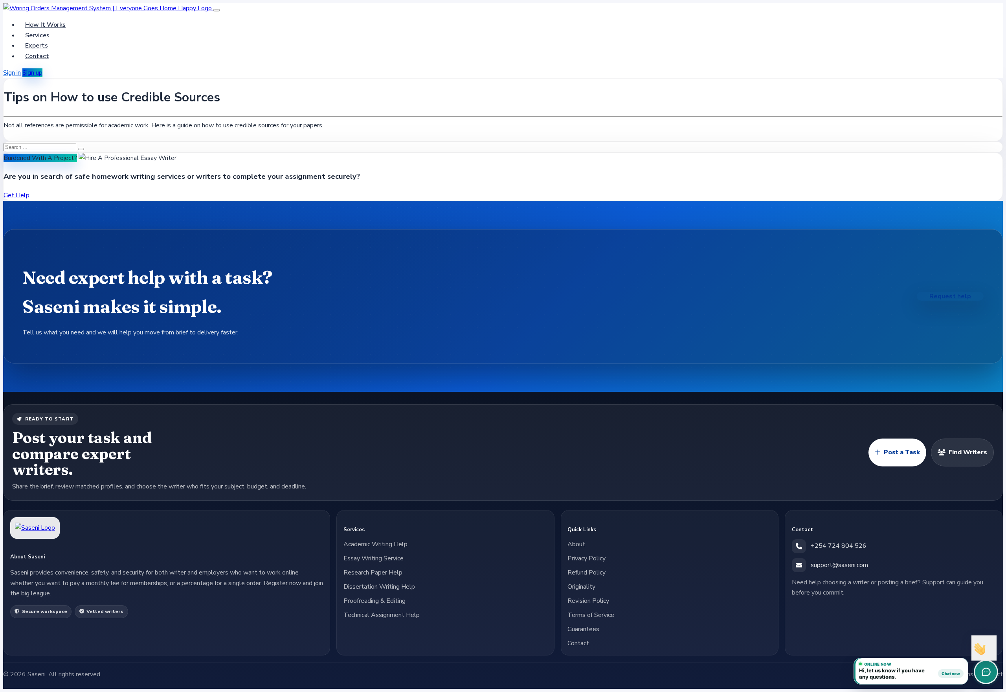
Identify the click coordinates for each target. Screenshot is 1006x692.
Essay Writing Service (373, 558)
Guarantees (583, 629)
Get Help (16, 195)
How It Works (45, 24)
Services (37, 35)
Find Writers (968, 452)
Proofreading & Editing (374, 601)
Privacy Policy (586, 558)
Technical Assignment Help (381, 615)
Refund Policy (586, 572)
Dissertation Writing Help (379, 586)
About (576, 544)
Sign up (32, 72)
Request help (950, 296)
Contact (37, 56)
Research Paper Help (372, 572)
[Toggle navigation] (216, 10)
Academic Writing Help (375, 544)
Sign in (12, 72)
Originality (581, 586)
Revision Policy (588, 601)
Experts (36, 45)
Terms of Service (590, 615)
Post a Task (902, 452)
